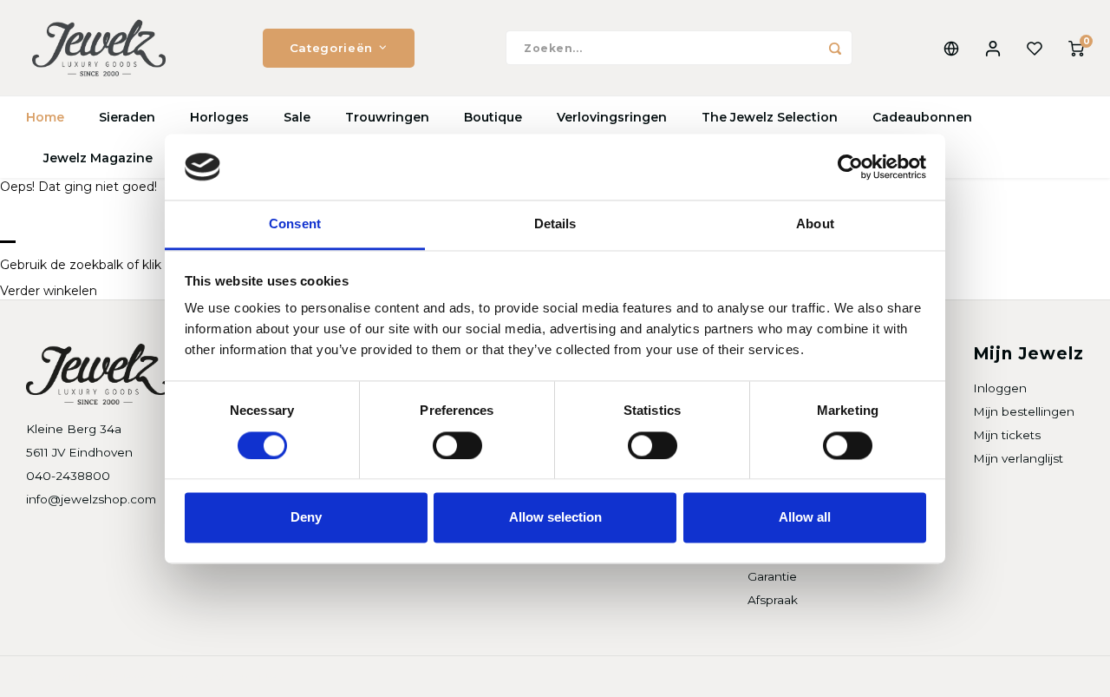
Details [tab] (555, 224)
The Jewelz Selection (770, 117)
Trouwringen (387, 117)
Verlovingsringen (612, 117)
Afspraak (773, 600)
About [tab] (815, 224)
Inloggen (1000, 388)
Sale (297, 117)
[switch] (457, 445)
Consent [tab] (295, 224)
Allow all (805, 517)
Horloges (219, 117)
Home (45, 117)
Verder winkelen (48, 291)
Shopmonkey (248, 676)
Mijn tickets (1007, 435)
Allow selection (555, 517)
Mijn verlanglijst (1018, 458)
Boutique (493, 117)
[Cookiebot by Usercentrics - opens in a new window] (850, 167)
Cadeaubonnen (922, 117)
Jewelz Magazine (98, 158)
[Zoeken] (835, 47)
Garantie (772, 576)
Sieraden (127, 117)
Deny (306, 517)
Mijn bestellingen (1023, 411)
